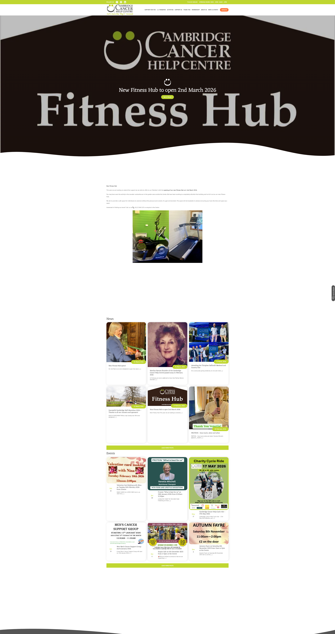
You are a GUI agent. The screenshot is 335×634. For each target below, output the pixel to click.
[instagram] (121, 2)
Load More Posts (168, 448)
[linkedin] (125, 2)
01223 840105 (193, 2)
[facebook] (117, 2)
